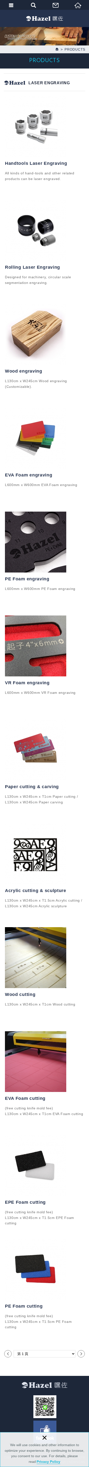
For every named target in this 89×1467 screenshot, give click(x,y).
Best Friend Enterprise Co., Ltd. (44, 18)
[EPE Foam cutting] (44, 1165)
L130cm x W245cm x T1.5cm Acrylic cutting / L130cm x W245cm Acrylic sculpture (43, 903)
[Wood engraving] (44, 334)
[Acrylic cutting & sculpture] (44, 853)
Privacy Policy (48, 1462)
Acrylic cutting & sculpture (35, 890)
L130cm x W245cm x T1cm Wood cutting (40, 1004)
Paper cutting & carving (32, 786)
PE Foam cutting (24, 1306)
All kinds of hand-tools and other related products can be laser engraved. (39, 176)
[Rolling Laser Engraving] (44, 230)
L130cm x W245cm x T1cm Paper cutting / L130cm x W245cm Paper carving (41, 799)
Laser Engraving (49, 83)
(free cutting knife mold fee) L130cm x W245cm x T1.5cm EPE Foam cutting (39, 1217)
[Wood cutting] (44, 957)
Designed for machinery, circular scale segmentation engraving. (38, 279)
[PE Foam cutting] (44, 1269)
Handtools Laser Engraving (36, 163)
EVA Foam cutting (25, 1098)
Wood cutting (20, 994)
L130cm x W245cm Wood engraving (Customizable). (36, 383)
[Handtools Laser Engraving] (44, 126)
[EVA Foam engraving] (44, 438)
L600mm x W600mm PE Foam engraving (40, 589)
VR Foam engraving (27, 682)
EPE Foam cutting (25, 1202)
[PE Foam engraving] (44, 542)
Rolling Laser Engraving (32, 267)
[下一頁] (81, 1353)
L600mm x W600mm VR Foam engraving (40, 693)
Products (75, 49)
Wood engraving (23, 371)
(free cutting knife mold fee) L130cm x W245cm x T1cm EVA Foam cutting (44, 1111)
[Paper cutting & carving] (44, 749)
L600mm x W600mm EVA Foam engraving (41, 485)
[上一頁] (8, 1353)
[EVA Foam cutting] (44, 1061)
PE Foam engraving (27, 578)
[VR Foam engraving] (44, 645)
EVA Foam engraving (28, 475)
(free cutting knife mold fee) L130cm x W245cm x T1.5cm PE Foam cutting (38, 1321)
